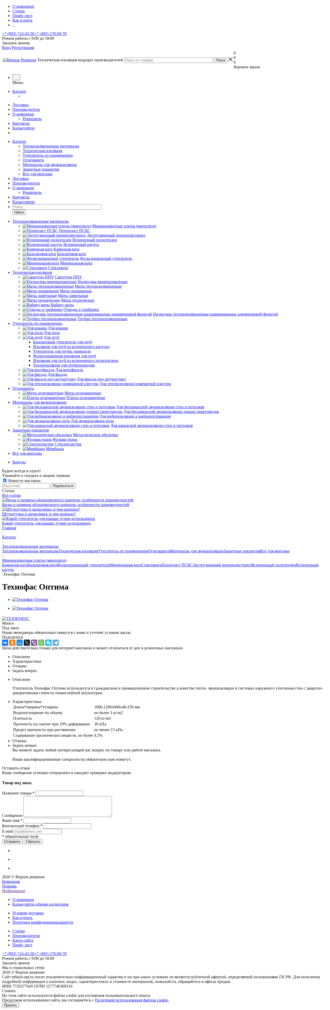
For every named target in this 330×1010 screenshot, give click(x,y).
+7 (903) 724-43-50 (18, 33)
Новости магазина (23, 480)
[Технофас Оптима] (30, 599)
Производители (26, 109)
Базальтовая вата (42, 565)
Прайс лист (22, 945)
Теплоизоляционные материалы (51, 146)
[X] (27, 643)
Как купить (22, 917)
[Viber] (34, 643)
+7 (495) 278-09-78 (50, 33)
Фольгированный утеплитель (83, 565)
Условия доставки (28, 913)
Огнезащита (33, 160)
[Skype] (48, 643)
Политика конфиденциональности (42, 922)
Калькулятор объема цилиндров (40, 904)
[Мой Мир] (19, 643)
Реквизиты (32, 119)
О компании (23, 114)
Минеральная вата (125, 565)
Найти (19, 212)
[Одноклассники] (12, 643)
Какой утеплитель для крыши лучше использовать (46, 523)
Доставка (20, 105)
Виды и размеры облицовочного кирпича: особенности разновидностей (65, 504)
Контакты (21, 123)
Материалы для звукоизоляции (50, 164)
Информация (13, 891)
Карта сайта (22, 940)
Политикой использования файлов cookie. (132, 1000)
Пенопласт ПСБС (177, 565)
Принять (10, 1005)
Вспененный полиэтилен (273, 565)
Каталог (19, 91)
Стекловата (151, 565)
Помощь (9, 886)
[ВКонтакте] (5, 643)
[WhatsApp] (41, 643)
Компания (11, 881)
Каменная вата (15, 565)
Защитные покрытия (41, 169)
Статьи (18, 931)
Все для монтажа (37, 174)
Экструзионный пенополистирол (222, 565)
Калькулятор (23, 128)
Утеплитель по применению (48, 155)
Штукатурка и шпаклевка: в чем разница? (39, 514)
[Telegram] (56, 643)
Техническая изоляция (42, 150)
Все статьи (11, 495)
